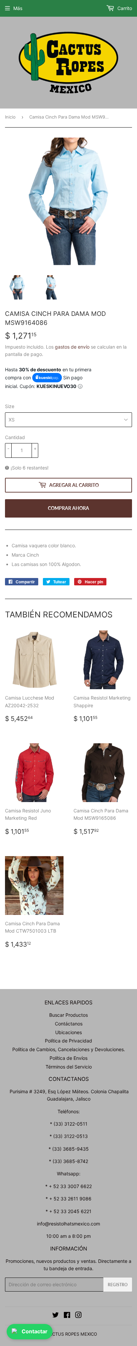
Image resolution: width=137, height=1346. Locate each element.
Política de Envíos (68, 1058)
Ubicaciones (68, 1032)
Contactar (35, 1331)
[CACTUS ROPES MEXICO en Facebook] (67, 1316)
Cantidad (15, 437)
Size (9, 406)
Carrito (124, 8)
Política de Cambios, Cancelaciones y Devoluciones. (68, 1049)
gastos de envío (72, 347)
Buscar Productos (68, 1015)
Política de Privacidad (68, 1040)
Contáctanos (68, 1023)
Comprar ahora (68, 508)
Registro (118, 1284)
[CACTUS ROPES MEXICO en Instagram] (78, 1316)
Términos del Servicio (69, 1067)
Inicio (10, 117)
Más (17, 8)
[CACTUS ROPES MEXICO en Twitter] (55, 1316)
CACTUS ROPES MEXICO (71, 1334)
